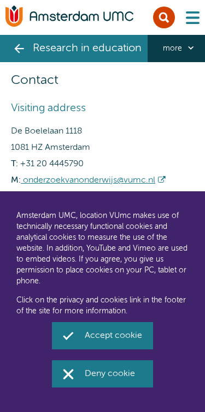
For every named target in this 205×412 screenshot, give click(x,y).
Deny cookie (110, 373)
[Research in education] (19, 48)
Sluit (164, 17)
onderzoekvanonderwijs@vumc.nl (88, 180)
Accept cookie (113, 335)
